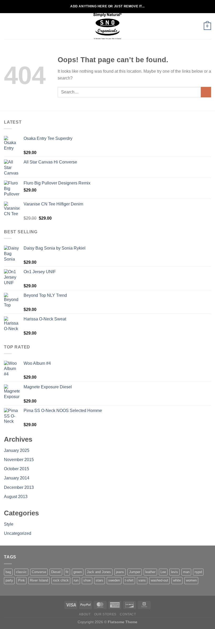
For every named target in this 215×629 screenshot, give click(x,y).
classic (21, 572)
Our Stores (105, 614)
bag (8, 572)
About (84, 614)
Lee (163, 572)
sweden (114, 580)
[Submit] (206, 92)
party (9, 580)
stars (99, 580)
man (186, 572)
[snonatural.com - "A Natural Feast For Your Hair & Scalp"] (107, 26)
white (177, 580)
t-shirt (129, 580)
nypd (198, 572)
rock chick (61, 580)
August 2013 (16, 496)
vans (142, 580)
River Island (39, 580)
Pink (21, 580)
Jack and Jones (99, 572)
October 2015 (16, 469)
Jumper (134, 572)
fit (67, 572)
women (191, 580)
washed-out (159, 580)
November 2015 (19, 459)
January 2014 (16, 478)
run (76, 580)
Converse (39, 572)
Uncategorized (17, 533)
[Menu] (7, 26)
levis (174, 572)
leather (150, 572)
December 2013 (19, 487)
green (77, 572)
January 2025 (16, 450)
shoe (87, 580)
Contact (128, 614)
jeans (120, 572)
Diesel (56, 572)
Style (8, 524)
